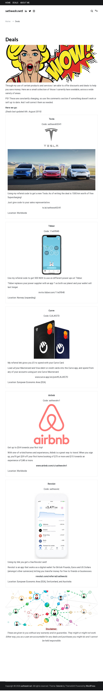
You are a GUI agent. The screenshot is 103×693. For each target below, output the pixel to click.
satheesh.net (13, 11)
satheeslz (54, 489)
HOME (8, 3)
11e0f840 (54, 231)
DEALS (15, 3)
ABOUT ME (25, 3)
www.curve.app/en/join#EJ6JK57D (51, 377)
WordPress (90, 686)
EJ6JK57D (54, 316)
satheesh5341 (54, 124)
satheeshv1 (54, 400)
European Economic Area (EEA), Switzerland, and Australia (44, 581)
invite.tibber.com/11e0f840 (51, 292)
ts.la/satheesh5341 (51, 207)
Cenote (59, 686)
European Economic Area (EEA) (31, 382)
